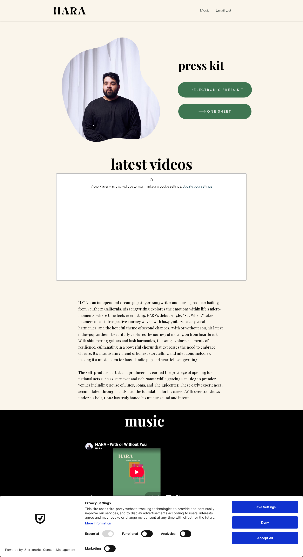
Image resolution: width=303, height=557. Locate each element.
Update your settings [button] (197, 186)
